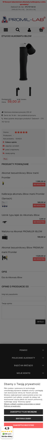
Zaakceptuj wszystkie (23, 425)
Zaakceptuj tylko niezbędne (23, 412)
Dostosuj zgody (23, 419)
